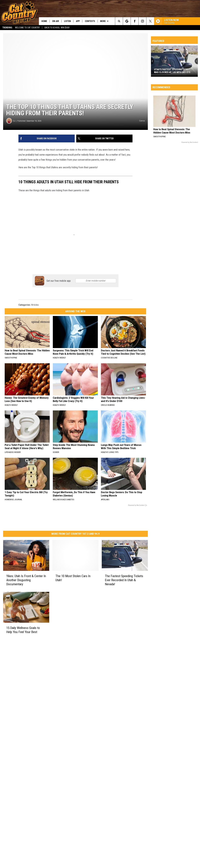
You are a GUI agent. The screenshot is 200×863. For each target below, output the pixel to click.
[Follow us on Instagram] (142, 21)
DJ (14, 121)
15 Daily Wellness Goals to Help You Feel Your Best (23, 630)
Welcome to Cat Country (27, 27)
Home (44, 21)
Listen (67, 21)
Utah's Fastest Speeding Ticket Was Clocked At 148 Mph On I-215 (172, 71)
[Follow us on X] (150, 21)
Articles (35, 305)
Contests (90, 21)
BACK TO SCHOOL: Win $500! (57, 27)
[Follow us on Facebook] (134, 21)
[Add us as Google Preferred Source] (127, 21)
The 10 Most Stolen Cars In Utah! (72, 578)
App (78, 21)
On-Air (55, 21)
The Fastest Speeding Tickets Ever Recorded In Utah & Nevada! (124, 580)
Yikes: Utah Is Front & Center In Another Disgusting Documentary (26, 580)
